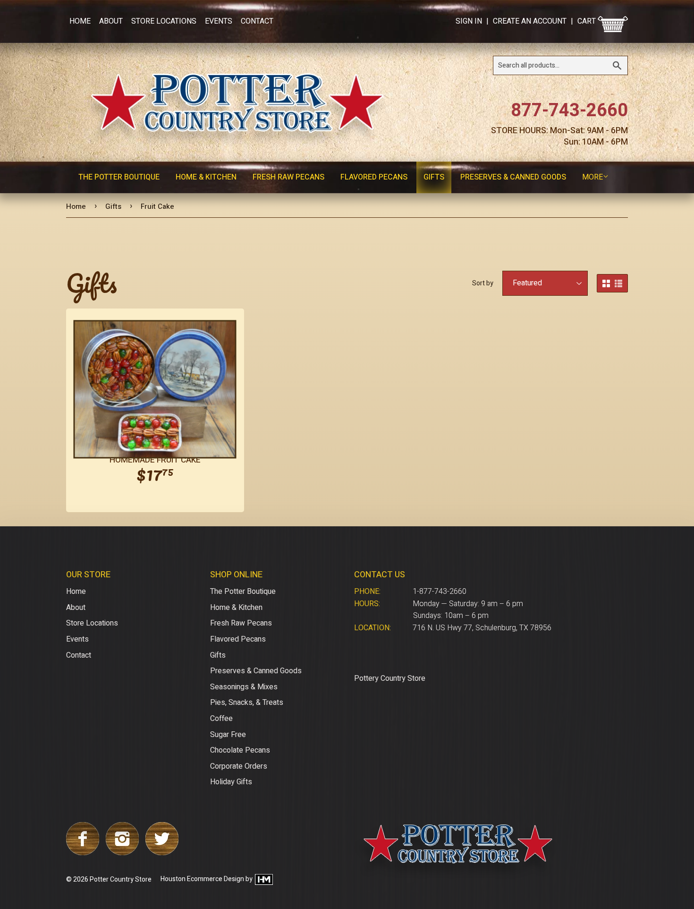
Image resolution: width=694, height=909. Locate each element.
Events (218, 21)
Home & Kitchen (206, 177)
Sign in (469, 21)
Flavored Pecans (373, 177)
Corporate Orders (238, 766)
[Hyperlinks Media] (263, 879)
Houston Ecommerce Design (202, 879)
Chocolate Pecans (240, 750)
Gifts (433, 177)
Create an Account (530, 21)
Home (80, 21)
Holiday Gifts (231, 782)
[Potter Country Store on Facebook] (82, 852)
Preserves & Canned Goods (513, 177)
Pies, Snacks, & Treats (246, 702)
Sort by (482, 283)
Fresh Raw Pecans (288, 177)
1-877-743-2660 (439, 591)
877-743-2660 (569, 110)
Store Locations (163, 21)
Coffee (221, 718)
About (111, 21)
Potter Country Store (121, 879)
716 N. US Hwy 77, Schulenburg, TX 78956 (482, 628)
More (592, 177)
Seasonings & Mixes (244, 687)
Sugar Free (228, 734)
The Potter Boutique (119, 177)
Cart (587, 21)
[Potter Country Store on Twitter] (161, 852)
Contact (257, 21)
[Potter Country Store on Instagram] (122, 852)
